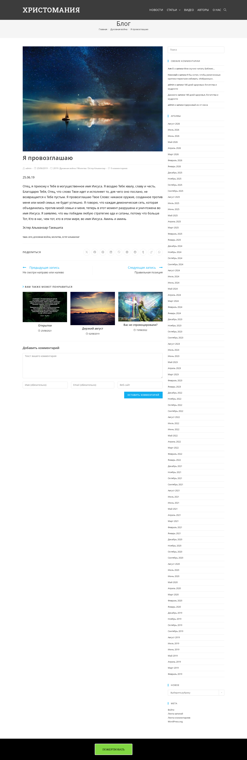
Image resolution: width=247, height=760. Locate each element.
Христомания (51, 9)
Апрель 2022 (174, 441)
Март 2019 (173, 667)
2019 (55, 168)
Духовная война (68, 168)
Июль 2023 (173, 349)
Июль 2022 (173, 423)
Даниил (172, 94)
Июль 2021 (173, 496)
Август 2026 (174, 123)
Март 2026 (173, 154)
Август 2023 (174, 343)
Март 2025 (173, 227)
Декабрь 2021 (175, 466)
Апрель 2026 (174, 148)
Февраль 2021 (175, 527)
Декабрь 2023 (175, 319)
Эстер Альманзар (96, 168)
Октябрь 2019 (175, 625)
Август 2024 (174, 270)
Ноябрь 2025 (174, 178)
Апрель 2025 (174, 221)
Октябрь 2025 (175, 184)
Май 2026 (173, 141)
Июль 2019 (173, 643)
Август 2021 (174, 490)
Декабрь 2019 (175, 612)
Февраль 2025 (175, 233)
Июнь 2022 (173, 429)
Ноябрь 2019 (174, 618)
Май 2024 (173, 288)
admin (28, 168)
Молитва (81, 168)
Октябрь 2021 (175, 478)
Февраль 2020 (175, 600)
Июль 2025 (173, 203)
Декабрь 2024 (175, 246)
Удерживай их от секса (196, 104)
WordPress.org (175, 721)
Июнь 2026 (173, 135)
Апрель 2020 (174, 588)
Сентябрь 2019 (175, 631)
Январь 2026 (174, 166)
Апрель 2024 (174, 294)
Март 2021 (173, 521)
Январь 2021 (174, 533)
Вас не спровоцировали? (140, 324)
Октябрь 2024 (175, 258)
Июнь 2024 (173, 282)
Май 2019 (173, 655)
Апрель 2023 (174, 368)
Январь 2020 (174, 606)
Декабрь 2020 (175, 539)
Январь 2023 (174, 386)
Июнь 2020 (173, 576)
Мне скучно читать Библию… (199, 68)
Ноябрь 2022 (174, 398)
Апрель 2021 (174, 515)
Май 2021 (173, 508)
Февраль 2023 (175, 380)
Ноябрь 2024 (174, 252)
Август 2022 (174, 417)
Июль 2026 (173, 129)
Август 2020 (174, 563)
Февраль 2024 (175, 307)
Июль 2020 (173, 569)
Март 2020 (173, 594)
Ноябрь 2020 (174, 545)
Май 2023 (173, 362)
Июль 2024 (173, 276)
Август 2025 (174, 196)
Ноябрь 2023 (174, 325)
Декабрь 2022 (175, 392)
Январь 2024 (174, 313)
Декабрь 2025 (175, 172)
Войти (171, 709)
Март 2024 (173, 300)
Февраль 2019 (175, 673)
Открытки (45, 325)
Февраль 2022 (175, 453)
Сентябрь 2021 (175, 484)
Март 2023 (173, 374)
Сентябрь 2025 (175, 190)
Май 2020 (173, 582)
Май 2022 (173, 435)
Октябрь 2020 (175, 551)
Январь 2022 (174, 459)
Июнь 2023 (173, 356)
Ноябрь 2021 (174, 472)
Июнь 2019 (173, 649)
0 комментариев (119, 168)
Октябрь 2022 (175, 404)
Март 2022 (173, 447)
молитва (56, 237)
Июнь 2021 (173, 502)
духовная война (42, 237)
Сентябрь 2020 (175, 557)
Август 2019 (174, 637)
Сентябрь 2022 (175, 411)
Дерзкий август (92, 328)
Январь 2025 (174, 239)
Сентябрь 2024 (175, 264)
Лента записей (175, 713)
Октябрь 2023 (175, 331)
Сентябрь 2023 (175, 337)
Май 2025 (173, 215)
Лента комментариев (179, 717)
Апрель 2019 (174, 661)
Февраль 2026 (175, 160)
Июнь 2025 (173, 209)
